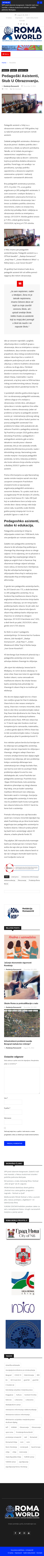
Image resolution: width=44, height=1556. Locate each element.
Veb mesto (7, 1118)
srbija (7, 1452)
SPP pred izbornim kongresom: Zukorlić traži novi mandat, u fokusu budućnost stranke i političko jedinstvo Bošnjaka (20, 7)
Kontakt (22, 21)
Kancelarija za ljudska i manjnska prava (19, 1390)
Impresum (19, 18)
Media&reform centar (13, 1405)
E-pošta (7, 1108)
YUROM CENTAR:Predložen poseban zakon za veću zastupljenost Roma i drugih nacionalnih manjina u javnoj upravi (22, 1209)
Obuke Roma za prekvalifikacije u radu (21, 1003)
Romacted (33, 1437)
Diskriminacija (29, 1375)
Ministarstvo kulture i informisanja (18, 1414)
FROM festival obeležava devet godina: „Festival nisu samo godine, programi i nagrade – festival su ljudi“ (19, 1190)
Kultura (18, 1395)
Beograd (8, 1375)
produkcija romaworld (13, 1437)
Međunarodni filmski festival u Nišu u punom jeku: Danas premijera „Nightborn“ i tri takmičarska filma (22, 1200)
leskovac (9, 1400)
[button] (38, 2)
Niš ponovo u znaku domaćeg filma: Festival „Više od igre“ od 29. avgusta (21, 1182)
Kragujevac (9, 1395)
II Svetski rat (10, 1385)
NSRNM (14, 1427)
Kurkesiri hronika (30, 1395)
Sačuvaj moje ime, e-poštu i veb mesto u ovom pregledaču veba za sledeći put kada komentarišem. (21, 1133)
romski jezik (24, 1447)
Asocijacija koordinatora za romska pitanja (20, 1370)
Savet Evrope (35, 1447)
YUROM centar (29, 1457)
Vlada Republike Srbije (13, 1457)
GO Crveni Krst (16, 1380)
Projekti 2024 (23, 70)
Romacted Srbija (11, 1442)
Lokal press (15, 877)
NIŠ (7, 1427)
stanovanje (23, 1452)
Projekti (13, 70)
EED (38, 1375)
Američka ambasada (13, 1365)
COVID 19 (18, 1375)
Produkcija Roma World (24, 1432)
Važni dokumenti (32, 18)
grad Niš (27, 1380)
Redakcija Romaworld (11, 86)
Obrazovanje (22, 880)
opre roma (9, 1432)
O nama (8, 18)
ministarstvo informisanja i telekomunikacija (21, 1410)
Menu (6, 54)
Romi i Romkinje (11, 1447)
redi (25, 1437)
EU (7, 1380)
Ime (6, 1098)
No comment (17, 89)
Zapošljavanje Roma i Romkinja (16, 1467)
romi (21, 1442)
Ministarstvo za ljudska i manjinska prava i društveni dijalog (20, 1420)
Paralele (12, 62)
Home (4, 62)
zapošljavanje (23, 1462)
